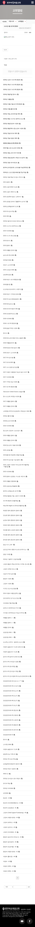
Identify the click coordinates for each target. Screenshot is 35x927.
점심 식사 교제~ (8, 544)
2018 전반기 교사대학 (9, 352)
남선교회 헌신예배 (8, 255)
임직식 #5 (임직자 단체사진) (11, 656)
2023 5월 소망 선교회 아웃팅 (11, 148)
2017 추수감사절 (8, 357)
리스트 (5, 49)
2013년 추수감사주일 (9, 759)
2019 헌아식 (6, 240)
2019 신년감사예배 (8, 270)
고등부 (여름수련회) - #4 (10, 817)
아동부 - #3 (6, 861)
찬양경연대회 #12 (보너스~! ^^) (12, 681)
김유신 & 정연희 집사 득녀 (11, 608)
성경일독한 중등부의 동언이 (11, 764)
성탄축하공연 (7, 274)
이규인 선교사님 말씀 (9, 588)
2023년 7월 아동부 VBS (10, 138)
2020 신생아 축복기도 (9, 192)
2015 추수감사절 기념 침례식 (12, 460)
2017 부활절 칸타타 (9, 406)
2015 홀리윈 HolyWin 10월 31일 (12, 455)
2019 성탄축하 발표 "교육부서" (12, 196)
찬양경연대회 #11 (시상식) (11, 686)
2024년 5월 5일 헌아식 (10, 94)
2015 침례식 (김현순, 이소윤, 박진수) (14, 476)
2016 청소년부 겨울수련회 (11, 445)
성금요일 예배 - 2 (8, 632)
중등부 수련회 (7, 578)
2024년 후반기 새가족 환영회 (12, 84)
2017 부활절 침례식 (9, 401)
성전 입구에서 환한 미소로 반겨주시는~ (15, 549)
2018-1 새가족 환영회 (9, 323)
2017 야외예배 (7, 377)
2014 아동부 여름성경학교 (11, 593)
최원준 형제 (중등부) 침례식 (11, 510)
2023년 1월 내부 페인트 (10, 162)
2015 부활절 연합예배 (9, 481)
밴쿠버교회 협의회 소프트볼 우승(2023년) (15, 167)
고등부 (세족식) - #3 (9, 822)
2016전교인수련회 (8, 421)
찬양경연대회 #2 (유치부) (10, 730)
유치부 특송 (6, 783)
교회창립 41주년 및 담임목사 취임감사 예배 (16, 411)
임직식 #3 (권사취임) (9, 666)
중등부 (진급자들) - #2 (9, 846)
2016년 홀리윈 (7, 416)
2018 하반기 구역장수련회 (11, 294)
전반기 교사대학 (8, 265)
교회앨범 (21, 21)
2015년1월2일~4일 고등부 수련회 (13, 496)
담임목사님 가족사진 (9, 754)
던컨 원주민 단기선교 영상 (11, 598)
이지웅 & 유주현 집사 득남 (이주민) (13, 613)
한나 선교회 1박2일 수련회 (11, 396)
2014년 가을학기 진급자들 (11, 559)
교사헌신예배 (7, 744)
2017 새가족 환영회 (9, 387)
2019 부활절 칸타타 (9, 250)
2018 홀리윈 (6, 284)
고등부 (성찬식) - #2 (9, 827)
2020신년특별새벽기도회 (10, 206)
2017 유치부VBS (8, 362)
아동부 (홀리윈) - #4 (9, 856)
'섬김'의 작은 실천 (8, 574)
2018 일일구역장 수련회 (10, 328)
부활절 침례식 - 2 (8, 622)
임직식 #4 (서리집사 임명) (11, 661)
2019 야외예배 (7, 231)
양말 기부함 (6, 554)
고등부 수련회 (7, 583)
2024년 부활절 (7, 99)
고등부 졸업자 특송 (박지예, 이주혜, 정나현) (16, 564)
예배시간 (6, 773)
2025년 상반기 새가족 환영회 (12, 80)
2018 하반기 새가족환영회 (11, 279)
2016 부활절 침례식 (9, 435)
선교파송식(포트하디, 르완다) (12, 289)
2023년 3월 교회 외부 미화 (11, 153)
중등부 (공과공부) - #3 (9, 842)
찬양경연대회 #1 (8, 734)
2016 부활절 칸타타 (9, 440)
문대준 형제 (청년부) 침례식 (11, 539)
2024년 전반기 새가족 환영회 (12, 89)
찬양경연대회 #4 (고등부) (10, 720)
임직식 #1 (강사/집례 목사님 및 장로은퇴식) (16, 676)
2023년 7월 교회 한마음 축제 (11, 114)
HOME (4, 21)
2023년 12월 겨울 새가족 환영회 (12, 104)
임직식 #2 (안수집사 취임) (11, 671)
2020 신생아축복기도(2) (10, 187)
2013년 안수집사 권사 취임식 (12, 778)
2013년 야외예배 (8, 788)
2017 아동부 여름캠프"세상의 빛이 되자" (15, 372)
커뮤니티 (11, 21)
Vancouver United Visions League (13, 391)
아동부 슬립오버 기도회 (10, 652)
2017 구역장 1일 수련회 (10, 382)
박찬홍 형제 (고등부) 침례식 (11, 530)
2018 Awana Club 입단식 (10, 348)
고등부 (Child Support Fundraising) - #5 (14, 812)
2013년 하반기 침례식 (9, 769)
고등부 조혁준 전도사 (9, 569)
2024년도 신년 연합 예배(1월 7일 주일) (14, 172)
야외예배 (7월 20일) (9, 603)
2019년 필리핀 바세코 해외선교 (12, 221)
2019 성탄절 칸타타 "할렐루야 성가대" (14, 201)
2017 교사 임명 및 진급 (10, 367)
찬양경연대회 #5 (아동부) (10, 715)
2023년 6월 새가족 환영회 (11, 143)
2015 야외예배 (7, 471)
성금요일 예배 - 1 (8, 637)
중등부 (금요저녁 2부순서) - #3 (12, 837)
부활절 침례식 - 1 (8, 617)
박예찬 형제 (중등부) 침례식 (11, 525)
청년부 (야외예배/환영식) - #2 (12, 803)
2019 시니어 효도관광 (9, 235)
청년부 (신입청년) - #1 (9, 808)
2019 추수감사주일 (8, 211)
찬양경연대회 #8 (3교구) (10, 700)
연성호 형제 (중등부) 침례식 (11, 515)
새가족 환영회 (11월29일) (10, 500)
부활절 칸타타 (7, 627)
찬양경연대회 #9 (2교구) (10, 695)
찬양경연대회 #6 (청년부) (10, 710)
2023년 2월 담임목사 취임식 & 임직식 (14, 157)
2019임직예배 (7, 260)
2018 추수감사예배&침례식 (11, 299)
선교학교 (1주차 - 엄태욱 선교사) (13, 642)
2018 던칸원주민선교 (9, 313)
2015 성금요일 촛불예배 (10, 486)
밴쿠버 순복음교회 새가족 (11, 491)
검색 (29, 887)
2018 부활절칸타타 (8, 343)
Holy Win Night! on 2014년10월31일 (13, 505)
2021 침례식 (6, 182)
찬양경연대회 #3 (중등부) (10, 725)
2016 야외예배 (7, 425)
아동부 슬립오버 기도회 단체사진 (13, 647)
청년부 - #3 (6, 798)
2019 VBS (6, 216)
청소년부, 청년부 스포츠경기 (11, 430)
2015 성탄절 (6, 450)
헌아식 (5, 333)
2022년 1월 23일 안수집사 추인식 (13, 177)
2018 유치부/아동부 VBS (10, 309)
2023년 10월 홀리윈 (9, 109)
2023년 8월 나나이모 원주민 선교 (13, 119)
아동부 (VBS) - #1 (8, 871)
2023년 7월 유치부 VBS (10, 133)
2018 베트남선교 (8, 304)
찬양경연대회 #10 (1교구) (10, 691)
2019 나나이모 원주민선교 (11, 226)
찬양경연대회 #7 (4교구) (10, 705)
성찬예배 (6, 793)
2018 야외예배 (7, 318)
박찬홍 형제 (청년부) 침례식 (11, 535)
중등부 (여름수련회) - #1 (10, 851)
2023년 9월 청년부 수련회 (11, 123)
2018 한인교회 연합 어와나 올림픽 (13, 338)
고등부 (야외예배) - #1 (9, 832)
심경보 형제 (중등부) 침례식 (11, 520)
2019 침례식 (6, 245)
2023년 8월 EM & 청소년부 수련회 (13, 128)
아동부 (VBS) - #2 (8, 866)
